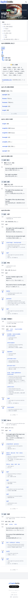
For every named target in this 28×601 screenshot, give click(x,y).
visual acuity (10, 374)
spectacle (8, 298)
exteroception (11, 342)
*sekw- (3, 48)
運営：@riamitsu (14, 597)
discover (13, 453)
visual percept (17, 242)
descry (8, 464)
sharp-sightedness (16, 372)
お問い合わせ (14, 594)
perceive (16, 444)
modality (9, 334)
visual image (9, 242)
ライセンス (14, 592)
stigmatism (9, 351)
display (8, 291)
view (15, 524)
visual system (10, 407)
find (17, 453)
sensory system (11, 335)
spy (10, 430)
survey (11, 524)
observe (8, 454)
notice (21, 453)
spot (16, 464)
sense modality (16, 334)
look (7, 542)
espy (12, 464)
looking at (12, 542)
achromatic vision (11, 358)
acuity (8, 372)
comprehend (9, 444)
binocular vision (11, 365)
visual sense (9, 330)
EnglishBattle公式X (7, 79)
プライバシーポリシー (14, 590)
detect (8, 453)
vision (11, 329)
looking (18, 542)
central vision (10, 386)
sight (7, 252)
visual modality (18, 329)
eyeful (8, 551)
